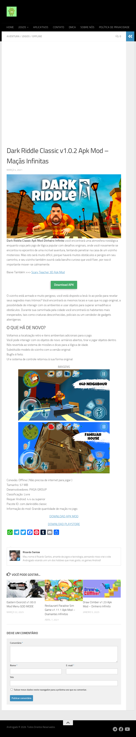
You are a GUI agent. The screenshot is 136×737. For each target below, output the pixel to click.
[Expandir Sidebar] (130, 36)
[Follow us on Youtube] (127, 729)
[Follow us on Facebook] (121, 729)
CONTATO (58, 27)
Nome (13, 665)
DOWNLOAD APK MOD (63, 516)
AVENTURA (13, 36)
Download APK (64, 285)
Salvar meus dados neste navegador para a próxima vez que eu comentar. (50, 689)
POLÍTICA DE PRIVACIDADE (114, 27)
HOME (10, 27)
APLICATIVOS (40, 27)
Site (12, 677)
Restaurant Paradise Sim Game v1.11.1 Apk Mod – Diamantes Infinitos (60, 610)
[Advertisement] (64, 71)
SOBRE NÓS (87, 27)
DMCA (72, 27)
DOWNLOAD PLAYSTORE (64, 524)
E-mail (70, 665)
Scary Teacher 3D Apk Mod (48, 272)
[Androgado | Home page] (12, 12)
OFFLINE (37, 36)
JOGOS (22, 27)
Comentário (16, 643)
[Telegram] (115, 729)
